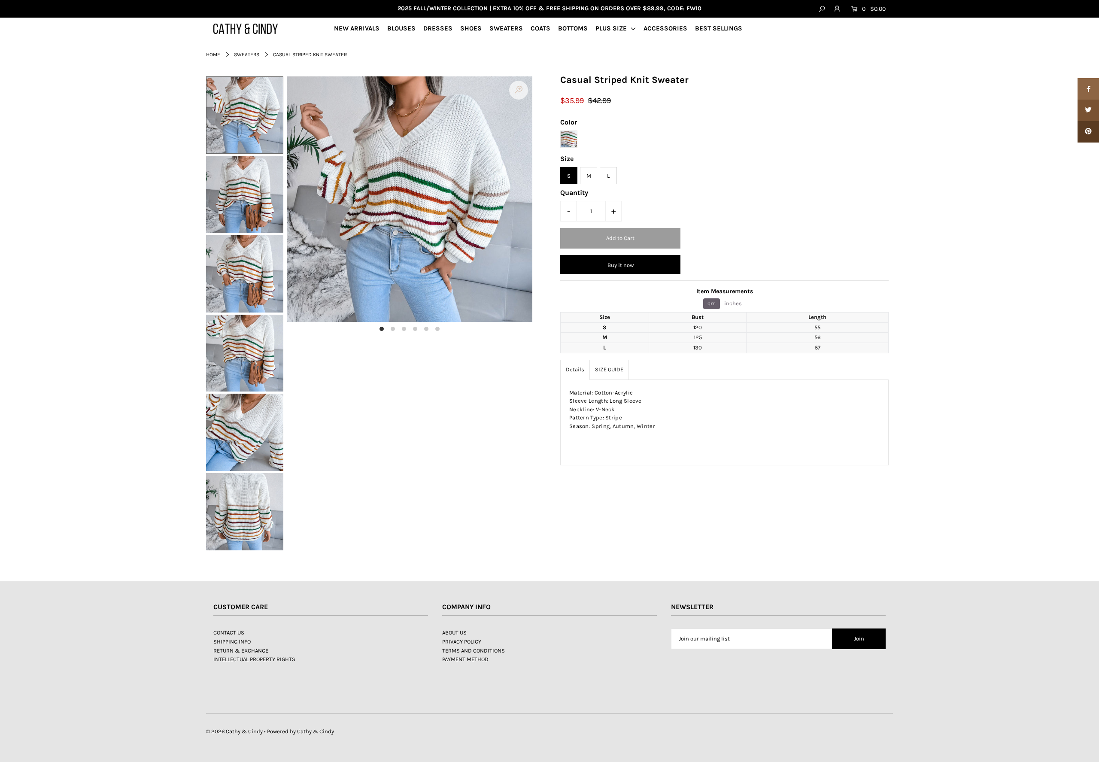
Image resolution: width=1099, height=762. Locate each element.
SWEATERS (506, 28)
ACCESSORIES (665, 28)
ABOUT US (454, 632)
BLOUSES (401, 28)
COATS (540, 28)
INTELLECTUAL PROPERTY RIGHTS (254, 659)
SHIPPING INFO (232, 641)
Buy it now (620, 265)
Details (575, 369)
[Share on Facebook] (1088, 89)
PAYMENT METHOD (465, 659)
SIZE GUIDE (609, 369)
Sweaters (246, 55)
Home (213, 55)
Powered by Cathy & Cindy (300, 731)
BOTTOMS (573, 28)
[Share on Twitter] (1088, 110)
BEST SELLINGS (718, 28)
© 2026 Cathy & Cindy (234, 731)
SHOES (471, 28)
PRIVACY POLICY (461, 641)
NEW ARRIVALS (356, 28)
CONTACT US (228, 632)
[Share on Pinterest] (1088, 132)
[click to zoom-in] (518, 90)
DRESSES (437, 28)
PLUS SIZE (611, 28)
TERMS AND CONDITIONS (473, 650)
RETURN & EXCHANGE (240, 650)
